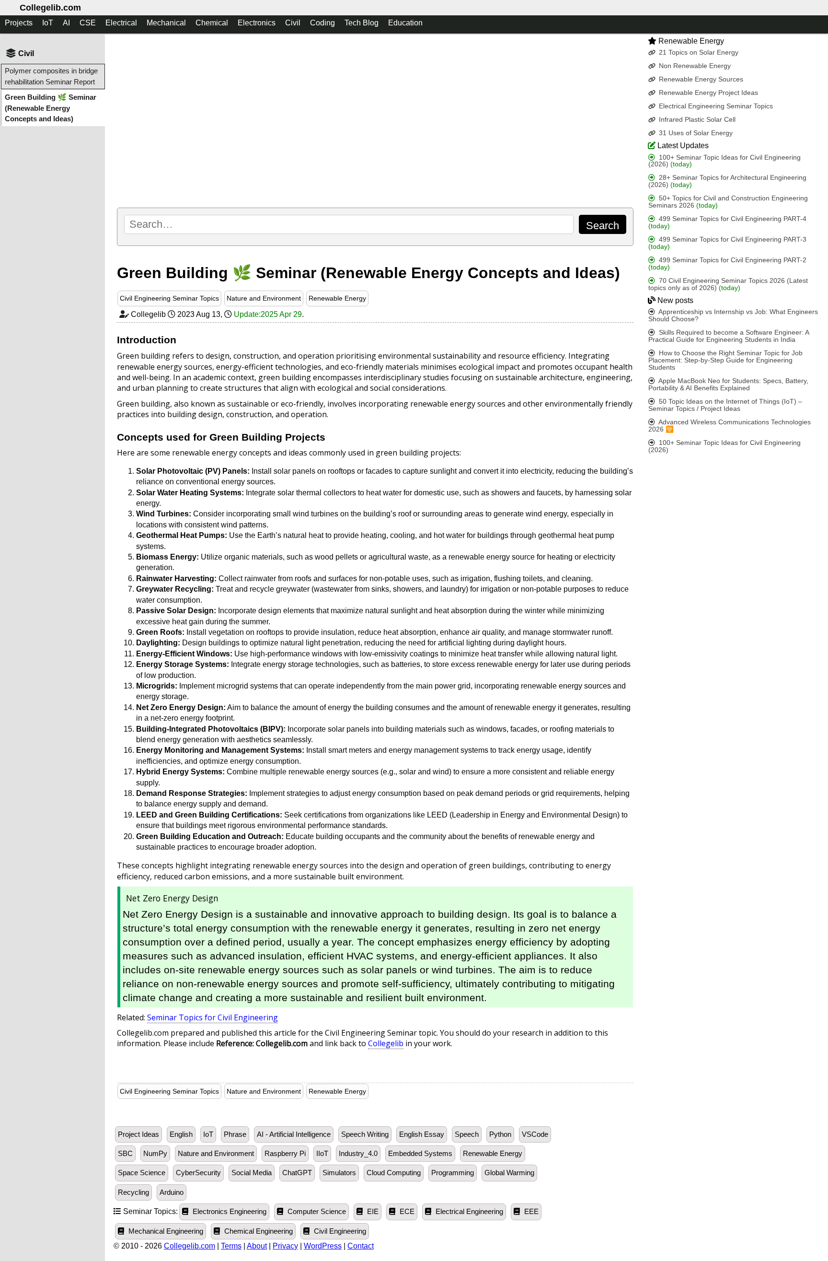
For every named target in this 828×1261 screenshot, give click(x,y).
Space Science (141, 1173)
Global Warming (509, 1173)
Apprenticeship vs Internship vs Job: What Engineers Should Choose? (733, 315)
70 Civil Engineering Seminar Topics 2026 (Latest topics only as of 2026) (728, 284)
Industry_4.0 (358, 1153)
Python (500, 1134)
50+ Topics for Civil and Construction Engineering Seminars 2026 (728, 202)
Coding (322, 23)
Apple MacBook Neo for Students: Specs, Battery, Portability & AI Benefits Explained (728, 384)
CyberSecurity (198, 1173)
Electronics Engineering (228, 1211)
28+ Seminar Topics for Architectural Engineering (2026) (727, 181)
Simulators (339, 1173)
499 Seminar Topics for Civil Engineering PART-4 (727, 222)
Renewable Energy (337, 298)
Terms (231, 1246)
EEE (530, 1211)
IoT (47, 23)
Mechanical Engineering (164, 1231)
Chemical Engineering (257, 1231)
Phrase (235, 1134)
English (181, 1134)
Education (405, 23)
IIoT (322, 1153)
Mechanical (166, 23)
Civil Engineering (339, 1231)
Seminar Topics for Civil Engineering (212, 1017)
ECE (406, 1211)
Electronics (257, 23)
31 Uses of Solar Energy (695, 133)
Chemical (212, 23)
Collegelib (385, 1043)
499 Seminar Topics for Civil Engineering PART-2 (727, 264)
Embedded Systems (420, 1153)
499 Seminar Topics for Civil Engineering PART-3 (727, 243)
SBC (125, 1153)
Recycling (133, 1192)
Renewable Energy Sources (700, 79)
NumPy (155, 1153)
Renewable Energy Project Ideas (707, 92)
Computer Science (316, 1211)
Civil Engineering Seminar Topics (169, 298)
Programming (452, 1173)
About (257, 1246)
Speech (467, 1134)
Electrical (121, 23)
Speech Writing (365, 1134)
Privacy (285, 1246)
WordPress (323, 1246)
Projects (19, 23)
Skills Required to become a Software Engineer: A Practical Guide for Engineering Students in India (728, 336)
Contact (360, 1246)
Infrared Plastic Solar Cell (696, 119)
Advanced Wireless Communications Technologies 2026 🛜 (729, 426)
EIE (372, 1211)
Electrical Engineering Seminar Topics (715, 106)
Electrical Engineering (468, 1211)
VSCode (535, 1134)
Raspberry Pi (285, 1153)
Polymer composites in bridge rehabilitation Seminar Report (51, 76)
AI (66, 23)
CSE (88, 23)
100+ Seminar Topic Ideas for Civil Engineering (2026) (724, 160)
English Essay (421, 1134)
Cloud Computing (394, 1173)
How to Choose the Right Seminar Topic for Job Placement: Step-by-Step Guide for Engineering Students (725, 360)
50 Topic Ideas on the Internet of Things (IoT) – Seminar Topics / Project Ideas (725, 405)
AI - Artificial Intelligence (294, 1134)
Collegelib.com (50, 7)
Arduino (172, 1192)
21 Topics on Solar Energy (697, 52)
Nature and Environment (264, 298)
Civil (292, 23)
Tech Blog (362, 23)
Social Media (251, 1173)
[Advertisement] (375, 120)
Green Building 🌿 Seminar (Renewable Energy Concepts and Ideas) (50, 108)
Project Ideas (138, 1134)
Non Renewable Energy (694, 66)
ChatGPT (297, 1173)
